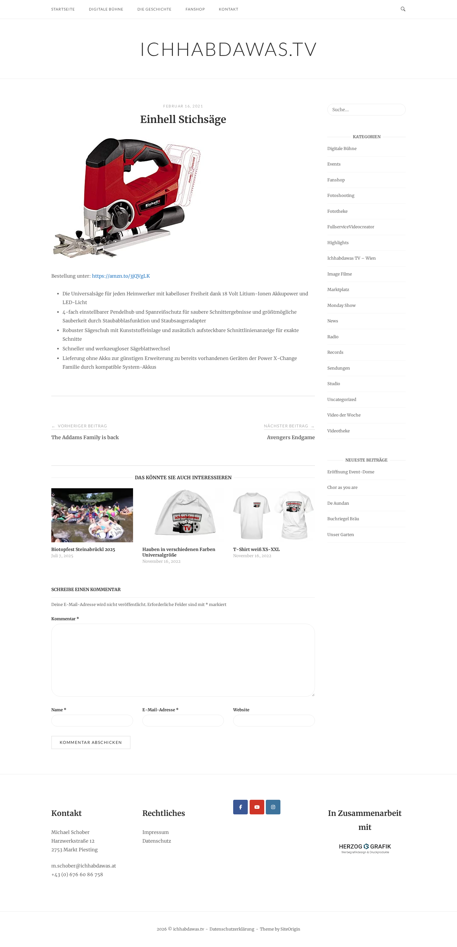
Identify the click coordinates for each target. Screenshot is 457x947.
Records (335, 352)
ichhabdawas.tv (229, 49)
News (332, 321)
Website (241, 710)
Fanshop (195, 9)
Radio (333, 336)
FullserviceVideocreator (350, 227)
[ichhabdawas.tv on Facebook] (240, 807)
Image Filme (339, 274)
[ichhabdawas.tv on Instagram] (273, 807)
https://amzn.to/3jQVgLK (121, 276)
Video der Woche (344, 415)
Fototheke (337, 211)
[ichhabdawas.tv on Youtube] (257, 807)
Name (59, 710)
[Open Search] (403, 9)
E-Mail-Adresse (160, 710)
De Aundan (338, 503)
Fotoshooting (340, 195)
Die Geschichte (154, 9)
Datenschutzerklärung (232, 929)
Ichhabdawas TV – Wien (351, 258)
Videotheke (338, 431)
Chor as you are (342, 487)
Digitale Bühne (106, 9)
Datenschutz (156, 841)
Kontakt (228, 9)
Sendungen (338, 368)
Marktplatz (338, 289)
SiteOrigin (290, 929)
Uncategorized (341, 399)
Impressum (155, 832)
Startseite (63, 9)
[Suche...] (398, 107)
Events (334, 164)
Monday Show (341, 305)
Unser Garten (340, 534)
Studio (333, 383)
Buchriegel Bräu (343, 518)
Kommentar (65, 618)
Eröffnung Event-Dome (350, 472)
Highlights (338, 242)
